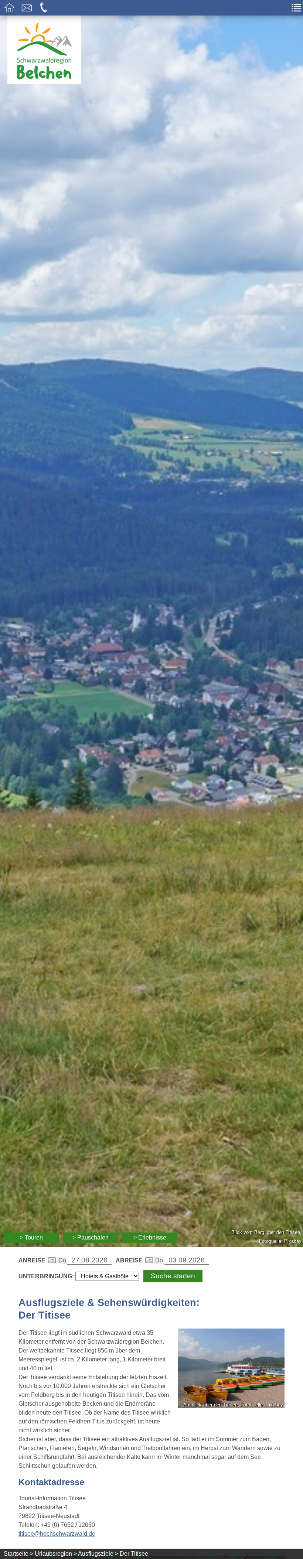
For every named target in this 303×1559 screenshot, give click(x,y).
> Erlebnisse (149, 1237)
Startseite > (18, 1554)
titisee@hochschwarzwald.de (56, 1534)
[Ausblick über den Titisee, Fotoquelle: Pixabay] (231, 1370)
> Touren (31, 1237)
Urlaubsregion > (56, 1554)
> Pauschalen (90, 1237)
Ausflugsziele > (98, 1554)
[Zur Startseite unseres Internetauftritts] (44, 82)
